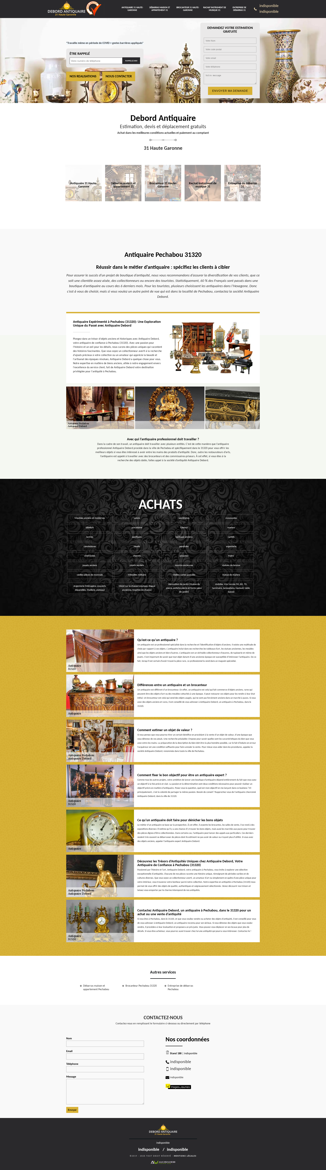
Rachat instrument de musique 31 (214, 8)
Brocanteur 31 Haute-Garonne (187, 8)
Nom (69, 1038)
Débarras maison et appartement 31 (159, 8)
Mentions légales (185, 1156)
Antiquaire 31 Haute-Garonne (132, 8)
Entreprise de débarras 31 (239, 8)
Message (71, 1076)
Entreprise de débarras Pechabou (180, 988)
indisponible (268, 6)
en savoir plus (83, 208)
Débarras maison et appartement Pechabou (96, 988)
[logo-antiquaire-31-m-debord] (66, 9)
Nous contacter (119, 76)
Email (69, 1051)
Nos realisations (83, 76)
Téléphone (72, 1064)
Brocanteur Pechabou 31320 (141, 986)
